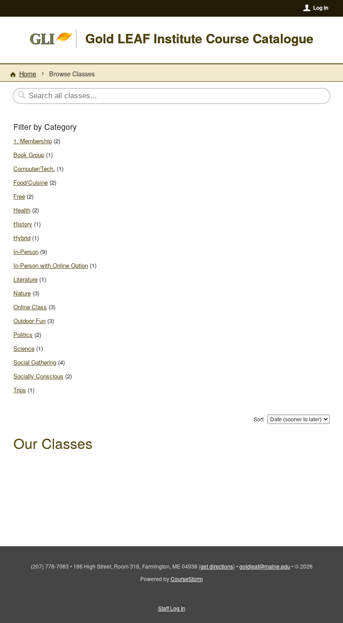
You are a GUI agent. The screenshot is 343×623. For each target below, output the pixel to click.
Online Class (30, 307)
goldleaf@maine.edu (264, 566)
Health (21, 210)
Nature (22, 293)
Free (19, 196)
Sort (259, 419)
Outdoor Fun (29, 320)
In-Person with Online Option (50, 265)
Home (27, 73)
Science (23, 348)
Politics (23, 334)
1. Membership (32, 141)
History (22, 224)
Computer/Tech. (34, 168)
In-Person (25, 251)
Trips (19, 390)
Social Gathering (34, 362)
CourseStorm (187, 578)
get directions (217, 566)
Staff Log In (171, 608)
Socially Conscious (38, 376)
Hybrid (21, 237)
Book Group (28, 154)
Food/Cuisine (30, 182)
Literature (25, 279)
